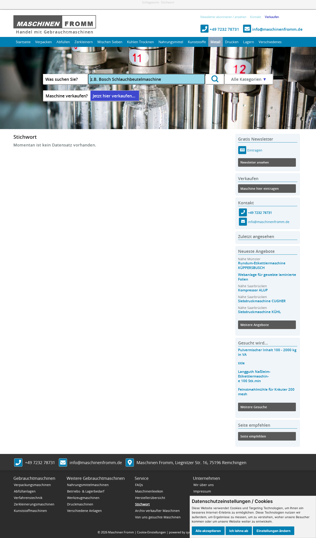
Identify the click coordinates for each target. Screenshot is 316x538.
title (241, 363)
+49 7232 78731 (224, 29)
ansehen (240, 17)
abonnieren (224, 17)
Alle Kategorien (249, 79)
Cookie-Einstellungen (151, 532)
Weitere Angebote (254, 325)
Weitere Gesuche (253, 407)
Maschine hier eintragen (259, 188)
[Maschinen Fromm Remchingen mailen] (243, 222)
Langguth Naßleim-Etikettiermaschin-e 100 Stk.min (254, 376)
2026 (104, 532)
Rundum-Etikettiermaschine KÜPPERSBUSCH (261, 265)
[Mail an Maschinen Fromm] (63, 463)
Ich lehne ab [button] (238, 531)
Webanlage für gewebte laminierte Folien (267, 277)
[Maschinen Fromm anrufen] (18, 463)
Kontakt (255, 17)
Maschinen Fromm (121, 532)
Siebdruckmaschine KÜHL (259, 311)
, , (191, 462)
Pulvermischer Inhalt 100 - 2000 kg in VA (267, 352)
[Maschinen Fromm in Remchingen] (130, 463)
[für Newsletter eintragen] (242, 150)
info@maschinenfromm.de (277, 29)
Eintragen (254, 150)
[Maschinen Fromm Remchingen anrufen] (243, 213)
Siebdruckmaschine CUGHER (262, 301)
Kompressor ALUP (253, 290)
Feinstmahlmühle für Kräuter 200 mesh (266, 391)
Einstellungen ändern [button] (274, 531)
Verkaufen (272, 17)
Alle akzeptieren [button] (208, 531)
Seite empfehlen (253, 436)
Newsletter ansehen (254, 162)
